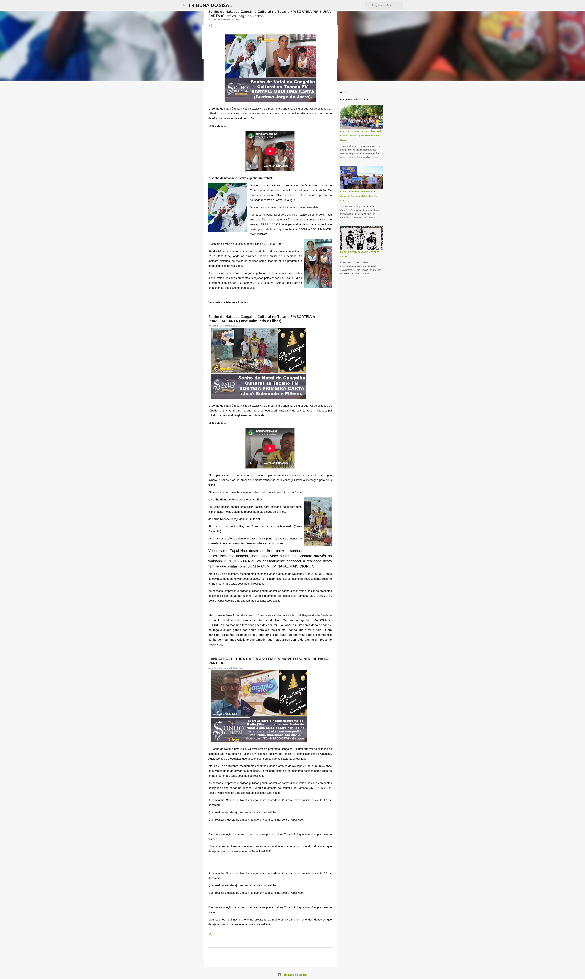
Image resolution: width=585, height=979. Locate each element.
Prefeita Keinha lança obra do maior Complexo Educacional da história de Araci (358, 196)
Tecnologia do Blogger (294, 974)
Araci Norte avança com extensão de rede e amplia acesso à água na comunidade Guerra (361, 135)
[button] (210, 26)
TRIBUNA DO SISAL (210, 5)
